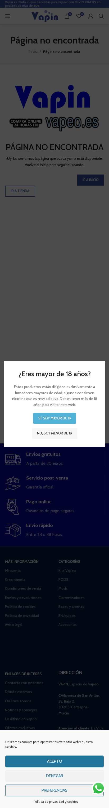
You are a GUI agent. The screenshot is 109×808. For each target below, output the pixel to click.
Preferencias (54, 790)
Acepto (54, 761)
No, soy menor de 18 (54, 433)
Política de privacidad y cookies (56, 802)
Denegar (54, 775)
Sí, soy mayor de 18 (54, 418)
